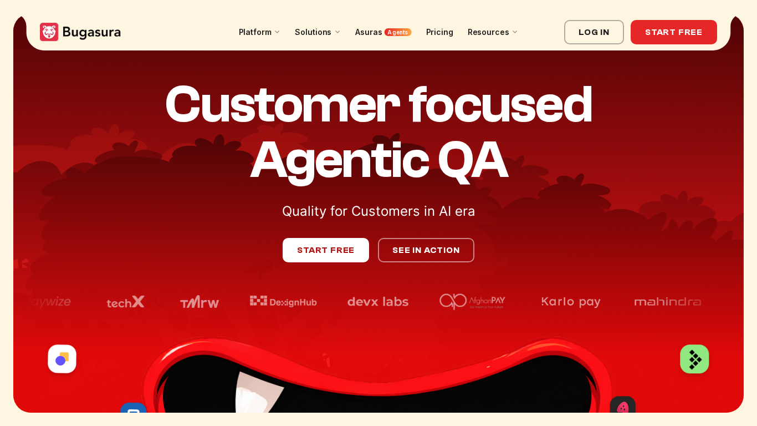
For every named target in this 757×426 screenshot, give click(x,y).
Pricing (439, 32)
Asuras (381, 32)
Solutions (313, 32)
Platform (255, 32)
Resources (488, 32)
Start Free (674, 32)
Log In (594, 32)
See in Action (425, 250)
